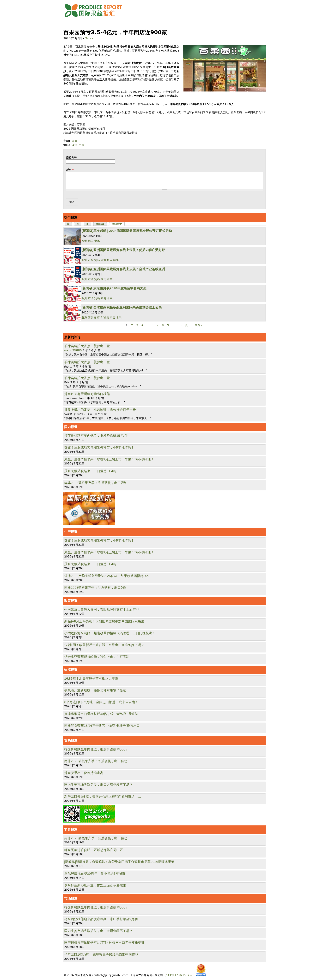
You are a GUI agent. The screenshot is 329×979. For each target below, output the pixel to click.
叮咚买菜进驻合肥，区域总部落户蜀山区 (93, 850)
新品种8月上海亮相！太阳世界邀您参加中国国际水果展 (104, 621)
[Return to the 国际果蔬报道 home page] (96, 17)
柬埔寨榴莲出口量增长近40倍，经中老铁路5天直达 (101, 714)
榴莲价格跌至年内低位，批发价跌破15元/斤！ (97, 435)
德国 (90, 240)
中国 (81, 145)
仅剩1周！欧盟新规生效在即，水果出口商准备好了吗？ (104, 645)
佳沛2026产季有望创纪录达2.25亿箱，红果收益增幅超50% (107, 576)
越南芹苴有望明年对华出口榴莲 (87, 394)
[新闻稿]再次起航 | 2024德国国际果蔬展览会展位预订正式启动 (127, 231)
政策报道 (70, 600)
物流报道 (70, 670)
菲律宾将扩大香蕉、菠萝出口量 (87, 346)
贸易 (97, 240)
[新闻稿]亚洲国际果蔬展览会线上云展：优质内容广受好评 (123, 250)
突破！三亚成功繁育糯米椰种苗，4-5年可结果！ (99, 447)
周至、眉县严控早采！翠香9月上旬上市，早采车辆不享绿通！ (109, 459)
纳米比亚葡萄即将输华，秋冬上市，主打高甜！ (98, 657)
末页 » (198, 325)
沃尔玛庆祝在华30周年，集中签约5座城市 (94, 873)
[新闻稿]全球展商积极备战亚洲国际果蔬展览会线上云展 (122, 307)
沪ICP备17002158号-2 (178, 975)
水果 (109, 260)
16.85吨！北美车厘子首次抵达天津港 (91, 678)
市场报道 (70, 898)
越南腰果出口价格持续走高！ (85, 773)
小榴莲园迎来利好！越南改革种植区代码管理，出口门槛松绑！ (109, 633)
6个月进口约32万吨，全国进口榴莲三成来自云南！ (101, 702)
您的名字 (71, 157)
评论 (70, 169)
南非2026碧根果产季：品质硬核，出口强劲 (95, 483)
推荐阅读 (100, 224)
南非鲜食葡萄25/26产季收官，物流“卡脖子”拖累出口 (102, 725)
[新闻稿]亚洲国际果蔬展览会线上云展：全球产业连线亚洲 (123, 269)
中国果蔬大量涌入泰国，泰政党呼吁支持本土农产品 (101, 609)
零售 (74, 141)
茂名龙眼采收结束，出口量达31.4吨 (90, 471)
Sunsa (89, 38)
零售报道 (70, 829)
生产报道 (70, 532)
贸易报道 (70, 740)
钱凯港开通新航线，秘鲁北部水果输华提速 (95, 690)
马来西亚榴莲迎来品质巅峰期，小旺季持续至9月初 (101, 919)
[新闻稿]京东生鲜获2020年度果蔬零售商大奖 (114, 288)
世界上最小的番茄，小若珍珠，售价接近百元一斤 (100, 410)
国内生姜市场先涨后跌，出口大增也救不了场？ (98, 784)
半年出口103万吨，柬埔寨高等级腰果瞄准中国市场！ (103, 954)
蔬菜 (116, 260)
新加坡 (92, 317)
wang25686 (73, 350)
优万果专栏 (118, 224)
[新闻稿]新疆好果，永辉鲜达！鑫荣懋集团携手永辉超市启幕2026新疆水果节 (119, 862)
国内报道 (70, 427)
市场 (90, 260)
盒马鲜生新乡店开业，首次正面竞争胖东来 (95, 885)
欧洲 (84, 240)
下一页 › (184, 325)
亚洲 (74, 145)
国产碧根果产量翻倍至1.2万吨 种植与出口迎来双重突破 (104, 942)
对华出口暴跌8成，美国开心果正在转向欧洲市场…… (102, 796)
